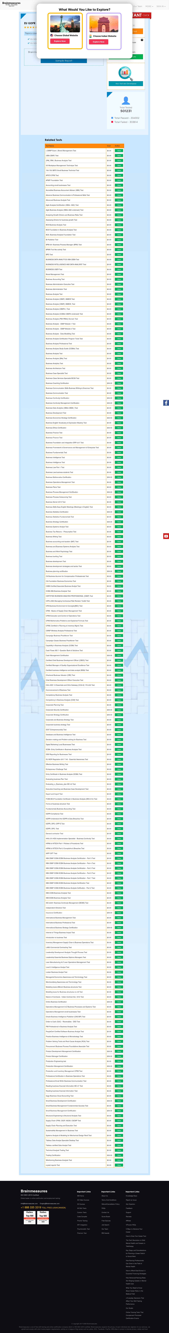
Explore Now (60, 41)
